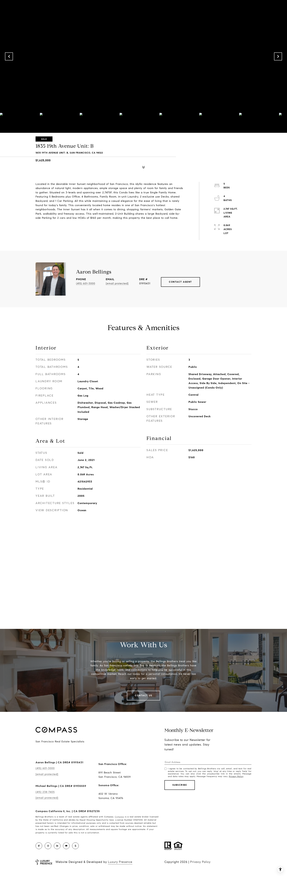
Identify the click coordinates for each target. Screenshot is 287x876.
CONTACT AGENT (180, 281)
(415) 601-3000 (85, 283)
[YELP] (75, 845)
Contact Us (143, 695)
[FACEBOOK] (39, 845)
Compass (119, 816)
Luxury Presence (120, 862)
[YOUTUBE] (66, 845)
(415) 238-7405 (45, 792)
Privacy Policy (236, 776)
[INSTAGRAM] (48, 845)
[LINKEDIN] (57, 845)
